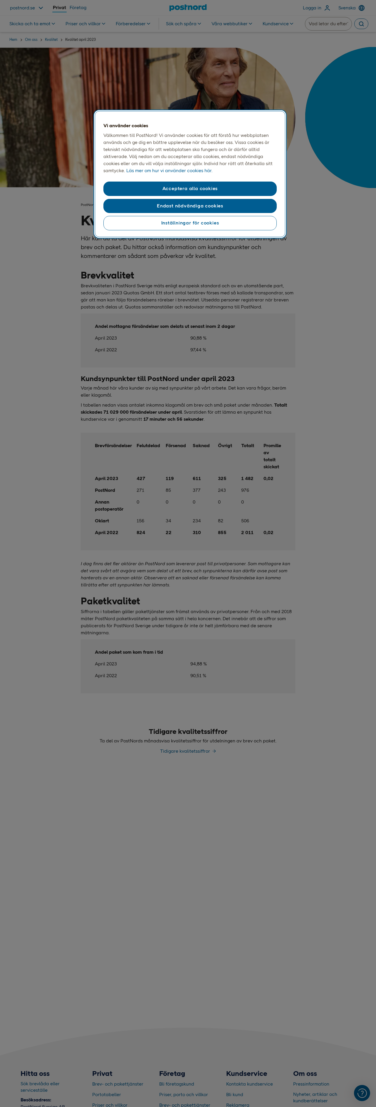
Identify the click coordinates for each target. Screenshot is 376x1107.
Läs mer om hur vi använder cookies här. (169, 170)
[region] (190, 174)
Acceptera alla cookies (190, 188)
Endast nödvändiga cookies (190, 206)
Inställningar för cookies (190, 223)
